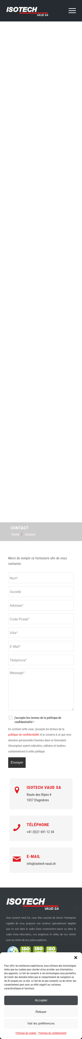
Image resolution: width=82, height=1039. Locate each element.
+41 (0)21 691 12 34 (40, 832)
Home (15, 534)
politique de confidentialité (23, 734)
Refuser (41, 1012)
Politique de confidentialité (52, 1033)
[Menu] (70, 10)
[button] (76, 957)
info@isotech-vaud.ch (41, 864)
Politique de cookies (26, 1033)
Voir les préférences (41, 1023)
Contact (30, 534)
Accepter (41, 1000)
